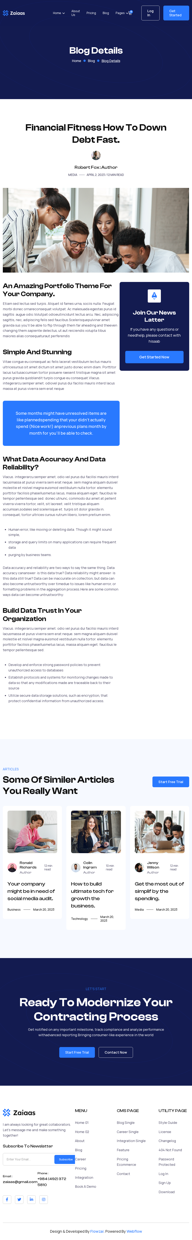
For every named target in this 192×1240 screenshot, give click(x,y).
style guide (168, 1122)
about (80, 1140)
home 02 (82, 1131)
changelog (167, 1140)
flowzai (97, 1231)
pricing (80, 1168)
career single (128, 1131)
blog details (111, 60)
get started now (154, 357)
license (165, 1131)
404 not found (170, 1150)
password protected (167, 1162)
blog (91, 60)
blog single (126, 1122)
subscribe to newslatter (28, 1146)
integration (84, 1177)
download (167, 1192)
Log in (150, 13)
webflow (134, 1231)
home (76, 60)
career (80, 1159)
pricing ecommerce (126, 1162)
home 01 (81, 1122)
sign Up (165, 1182)
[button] (59, 13)
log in (163, 1173)
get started (175, 13)
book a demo (85, 1186)
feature (123, 1150)
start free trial (170, 782)
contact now (116, 1052)
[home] (14, 13)
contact (123, 1173)
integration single (131, 1140)
